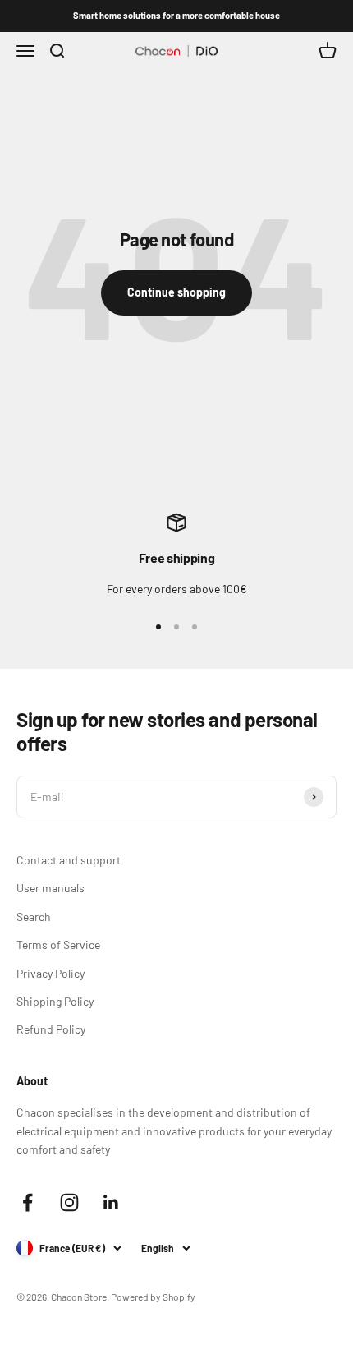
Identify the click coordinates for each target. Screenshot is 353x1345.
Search (33, 917)
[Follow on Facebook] (27, 1202)
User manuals (50, 888)
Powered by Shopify (153, 1296)
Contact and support (68, 860)
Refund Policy (50, 1029)
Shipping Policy (55, 1001)
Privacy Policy (50, 973)
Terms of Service (58, 944)
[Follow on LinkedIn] (111, 1202)
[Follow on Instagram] (69, 1202)
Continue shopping (176, 292)
